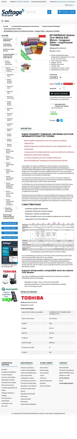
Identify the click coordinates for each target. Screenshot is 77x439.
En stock (23, 305)
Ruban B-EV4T (10, 87)
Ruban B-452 (10, 92)
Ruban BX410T (9, 135)
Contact (4, 2)
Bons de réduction (46, 381)
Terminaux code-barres (7, 45)
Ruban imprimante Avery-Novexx (10, 194)
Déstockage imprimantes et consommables (8, 216)
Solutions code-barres (8, 50)
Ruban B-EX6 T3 (10, 119)
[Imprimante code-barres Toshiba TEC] (10, 277)
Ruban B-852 (10, 109)
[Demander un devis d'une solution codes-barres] (10, 228)
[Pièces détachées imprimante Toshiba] (10, 233)
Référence (53, 48)
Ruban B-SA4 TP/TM (10, 97)
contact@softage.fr (66, 383)
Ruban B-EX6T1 (10, 130)
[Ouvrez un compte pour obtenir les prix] (10, 223)
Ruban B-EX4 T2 (10, 114)
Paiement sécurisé (8, 385)
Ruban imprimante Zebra (10, 151)
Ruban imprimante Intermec (10, 178)
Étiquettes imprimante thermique (9, 209)
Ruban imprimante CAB (10, 171)
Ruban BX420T (9, 140)
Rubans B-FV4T (10, 75)
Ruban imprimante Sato (10, 157)
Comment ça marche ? (28, 381)
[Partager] (57, 120)
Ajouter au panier (59, 93)
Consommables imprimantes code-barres (8, 56)
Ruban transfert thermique (8, 62)
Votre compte (46, 363)
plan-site (4, 406)
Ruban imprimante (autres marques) (10, 202)
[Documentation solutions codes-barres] (10, 237)
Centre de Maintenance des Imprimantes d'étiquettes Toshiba (28, 375)
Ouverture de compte (9, 382)
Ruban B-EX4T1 (10, 124)
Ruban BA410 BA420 (9, 103)
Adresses (43, 378)
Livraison (4, 369)
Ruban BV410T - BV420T (10, 81)
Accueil (5, 35)
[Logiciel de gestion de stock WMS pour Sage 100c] (10, 295)
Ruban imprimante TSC (10, 164)
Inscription (71, 2)
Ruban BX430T (9, 145)
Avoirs (42, 375)
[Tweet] (61, 120)
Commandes (44, 373)
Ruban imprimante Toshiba (10, 69)
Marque (52, 51)
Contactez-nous (7, 403)
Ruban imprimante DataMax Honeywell (10, 185)
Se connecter (61, 2)
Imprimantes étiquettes (7, 40)
